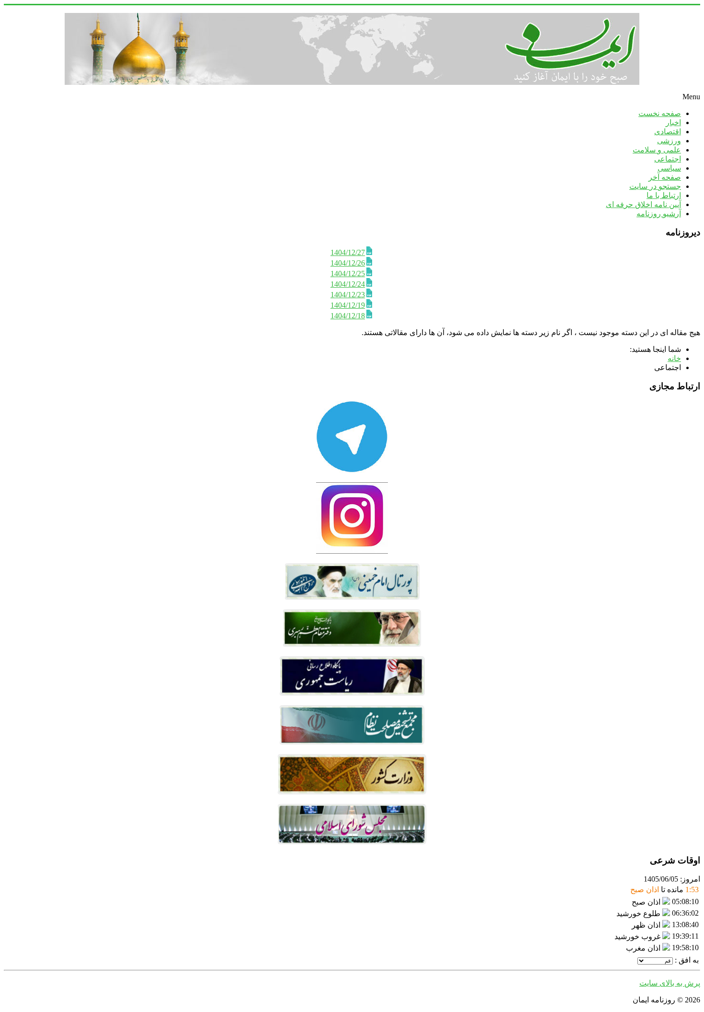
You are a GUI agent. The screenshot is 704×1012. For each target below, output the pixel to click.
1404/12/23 (347, 295)
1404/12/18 (347, 316)
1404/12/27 (347, 252)
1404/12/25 (347, 273)
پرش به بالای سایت (669, 983)
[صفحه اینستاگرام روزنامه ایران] (352, 551)
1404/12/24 (347, 284)
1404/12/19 (347, 305)
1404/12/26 (347, 263)
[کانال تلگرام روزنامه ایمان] (352, 470)
